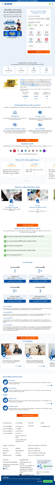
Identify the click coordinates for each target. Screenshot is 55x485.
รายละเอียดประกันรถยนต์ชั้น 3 (40, 301)
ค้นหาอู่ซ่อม (6, 450)
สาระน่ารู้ (5, 448)
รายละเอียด (17, 366)
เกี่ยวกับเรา (18, 453)
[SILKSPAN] (8, 4)
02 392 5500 (41, 466)
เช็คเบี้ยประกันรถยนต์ (27, 225)
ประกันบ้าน (18, 433)
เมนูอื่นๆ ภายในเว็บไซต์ (8, 445)
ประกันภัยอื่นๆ (19, 423)
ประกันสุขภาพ (19, 426)
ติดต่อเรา (5, 453)
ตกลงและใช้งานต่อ (47, 481)
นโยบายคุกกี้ (38, 478)
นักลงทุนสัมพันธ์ (19, 450)
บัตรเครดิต (30, 423)
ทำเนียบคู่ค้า (18, 455)
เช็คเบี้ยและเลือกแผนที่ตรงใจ (27, 338)
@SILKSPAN (49, 466)
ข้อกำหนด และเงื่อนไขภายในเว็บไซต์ (37, 445)
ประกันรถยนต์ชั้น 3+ (8, 318)
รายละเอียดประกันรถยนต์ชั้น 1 (14, 281)
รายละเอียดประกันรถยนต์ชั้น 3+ (15, 301)
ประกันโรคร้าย (19, 431)
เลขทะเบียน (6, 459)
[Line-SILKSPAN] (50, 4)
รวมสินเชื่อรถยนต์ (45, 426)
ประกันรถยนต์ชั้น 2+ (8, 312)
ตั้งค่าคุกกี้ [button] (40, 481)
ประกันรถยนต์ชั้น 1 (7, 306)
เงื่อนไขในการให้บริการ (34, 448)
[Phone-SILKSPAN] (53, 4)
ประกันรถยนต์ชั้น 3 (7, 325)
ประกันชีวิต (18, 429)
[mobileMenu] (2, 4)
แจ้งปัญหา (18, 448)
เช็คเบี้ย (27, 140)
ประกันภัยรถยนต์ (7, 423)
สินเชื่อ (42, 423)
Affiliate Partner (7, 455)
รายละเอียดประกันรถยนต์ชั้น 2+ (40, 281)
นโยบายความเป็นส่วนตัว (34, 450)
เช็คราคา (38, 51)
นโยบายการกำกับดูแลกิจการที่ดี (36, 455)
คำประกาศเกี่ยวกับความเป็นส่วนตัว (37, 453)
